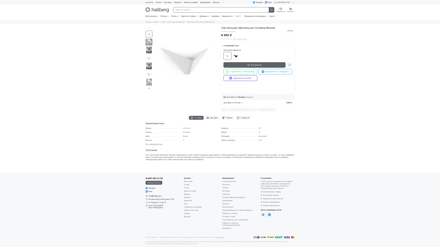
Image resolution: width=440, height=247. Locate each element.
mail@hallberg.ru (155, 196)
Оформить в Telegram (277, 71)
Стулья (163, 16)
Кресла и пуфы (188, 16)
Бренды (187, 217)
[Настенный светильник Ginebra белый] (186, 58)
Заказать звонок (154, 183)
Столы (174, 16)
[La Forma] (289, 30)
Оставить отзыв (228, 217)
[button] (154, 58)
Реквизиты (226, 228)
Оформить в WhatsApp (242, 71)
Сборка (229, 118)
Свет (238, 16)
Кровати (216, 16)
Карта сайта (220, 237)
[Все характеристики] (154, 144)
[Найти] (271, 10)
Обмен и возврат (191, 2)
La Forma (252, 109)
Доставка (168, 2)
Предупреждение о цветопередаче (237, 210)
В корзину (256, 65)
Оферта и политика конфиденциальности (231, 224)
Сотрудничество (229, 181)
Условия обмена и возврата (233, 197)
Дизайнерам (205, 2)
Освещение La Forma (266, 109)
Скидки (187, 213)
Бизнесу (216, 2)
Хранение (226, 16)
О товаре (198, 118)
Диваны (203, 16)
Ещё (271, 16)
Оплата (159, 2)
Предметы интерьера (254, 16)
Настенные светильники (176, 22)
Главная (148, 22)
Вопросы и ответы (229, 213)
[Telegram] (263, 214)
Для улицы (151, 16)
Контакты (149, 2)
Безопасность (228, 207)
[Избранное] (289, 65)
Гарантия (178, 2)
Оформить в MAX (242, 78)
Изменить (249, 97)
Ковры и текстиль (191, 210)
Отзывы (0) (245, 118)
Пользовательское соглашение (235, 220)
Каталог (156, 22)
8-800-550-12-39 (283, 2)
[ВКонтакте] (269, 214)
